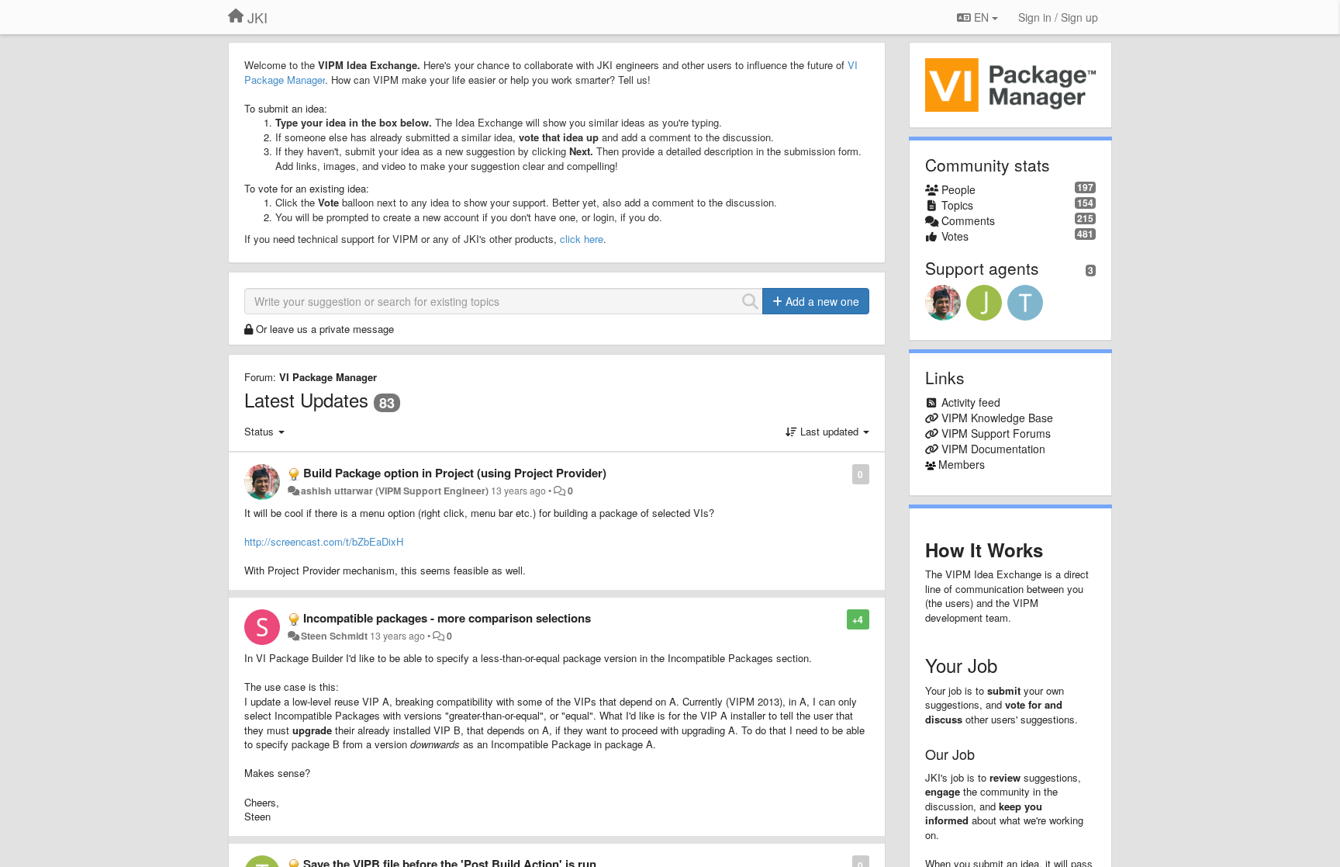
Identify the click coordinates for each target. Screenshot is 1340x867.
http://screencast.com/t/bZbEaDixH (323, 541)
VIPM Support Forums (996, 433)
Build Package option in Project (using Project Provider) (454, 472)
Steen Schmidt (334, 636)
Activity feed (970, 402)
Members (961, 464)
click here (581, 238)
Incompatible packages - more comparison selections (447, 617)
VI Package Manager (328, 376)
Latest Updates (306, 399)
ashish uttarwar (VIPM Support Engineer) (395, 491)
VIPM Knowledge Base (997, 417)
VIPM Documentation (993, 448)
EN (981, 17)
